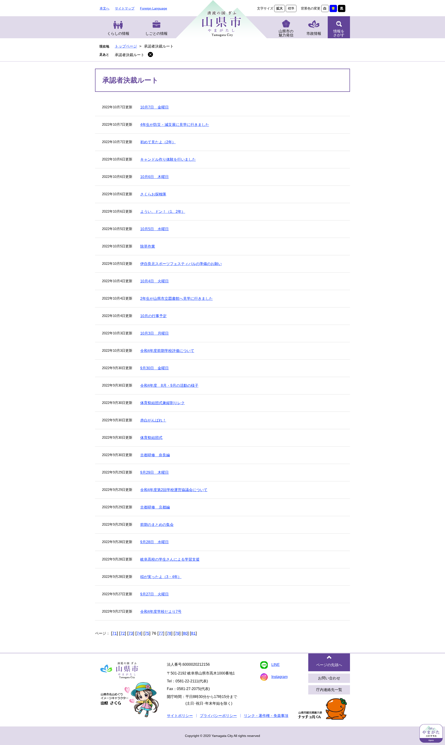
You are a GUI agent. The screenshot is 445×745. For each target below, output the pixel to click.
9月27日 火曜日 (154, 594)
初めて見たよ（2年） (158, 142)
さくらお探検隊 (153, 194)
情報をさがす (338, 33)
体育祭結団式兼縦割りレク (162, 403)
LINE (275, 665)
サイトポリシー (180, 716)
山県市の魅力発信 (286, 33)
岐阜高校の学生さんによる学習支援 (170, 559)
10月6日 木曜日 (154, 177)
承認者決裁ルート (129, 55)
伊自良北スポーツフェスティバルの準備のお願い (181, 264)
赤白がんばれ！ (153, 420)
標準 (291, 8)
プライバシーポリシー (218, 716)
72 (122, 633)
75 (147, 633)
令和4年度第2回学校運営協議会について (173, 490)
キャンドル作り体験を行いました (168, 159)
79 (177, 633)
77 (161, 633)
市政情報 (313, 33)
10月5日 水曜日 (154, 229)
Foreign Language (153, 8)
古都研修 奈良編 (155, 455)
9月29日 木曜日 (154, 472)
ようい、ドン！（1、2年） (162, 212)
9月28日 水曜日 (154, 542)
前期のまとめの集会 (157, 525)
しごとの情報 (156, 33)
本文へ (104, 8)
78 (169, 633)
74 (139, 633)
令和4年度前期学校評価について (167, 351)
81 (193, 633)
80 (185, 633)
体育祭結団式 (151, 438)
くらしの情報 (118, 33)
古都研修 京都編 (155, 507)
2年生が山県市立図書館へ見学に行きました (176, 299)
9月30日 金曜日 (154, 368)
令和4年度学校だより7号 (160, 612)
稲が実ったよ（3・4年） (160, 577)
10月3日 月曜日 (154, 333)
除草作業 (147, 246)
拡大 (279, 8)
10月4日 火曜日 (154, 281)
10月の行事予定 (153, 316)
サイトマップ (124, 8)
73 (130, 633)
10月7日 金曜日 (154, 107)
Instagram (279, 677)
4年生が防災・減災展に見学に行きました (174, 125)
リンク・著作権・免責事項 (266, 716)
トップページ (126, 46)
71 (114, 633)
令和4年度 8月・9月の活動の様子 (169, 385)
